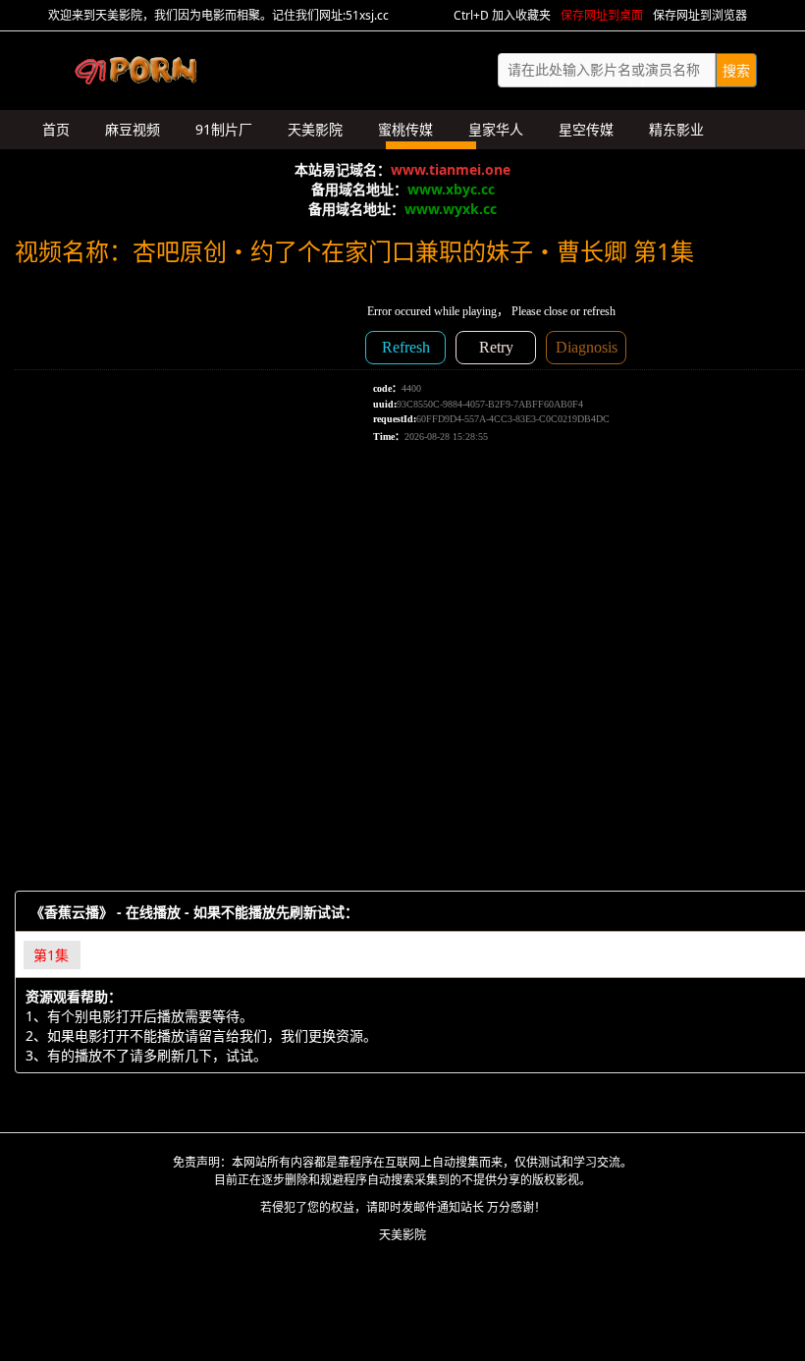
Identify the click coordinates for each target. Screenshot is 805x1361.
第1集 (51, 955)
